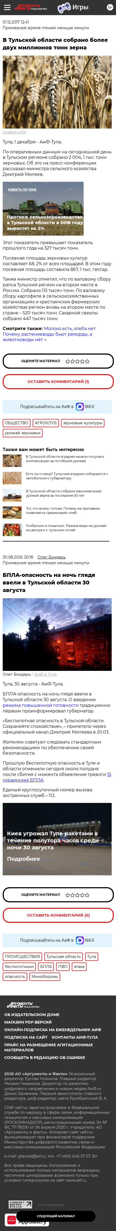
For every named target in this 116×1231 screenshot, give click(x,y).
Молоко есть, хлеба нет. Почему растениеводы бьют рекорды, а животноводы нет (49, 334)
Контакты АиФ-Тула (75, 1037)
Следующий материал (56, 1216)
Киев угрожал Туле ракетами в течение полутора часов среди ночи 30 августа (53, 840)
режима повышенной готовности (41, 705)
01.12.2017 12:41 (16, 22)
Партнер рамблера (51, 1204)
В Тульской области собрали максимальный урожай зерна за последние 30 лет (63, 493)
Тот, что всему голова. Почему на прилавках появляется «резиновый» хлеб (63, 510)
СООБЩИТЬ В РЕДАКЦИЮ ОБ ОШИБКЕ (44, 1057)
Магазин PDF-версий (28, 1022)
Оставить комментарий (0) (58, 915)
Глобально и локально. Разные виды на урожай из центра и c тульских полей (66, 528)
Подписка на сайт (25, 1037)
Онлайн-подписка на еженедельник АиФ (52, 1029)
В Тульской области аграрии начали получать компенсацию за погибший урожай (65, 459)
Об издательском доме (31, 1014)
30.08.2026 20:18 (18, 557)
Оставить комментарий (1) (58, 381)
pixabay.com (14, 132)
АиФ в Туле (45, 674)
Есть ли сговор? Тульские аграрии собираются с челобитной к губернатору (67, 476)
